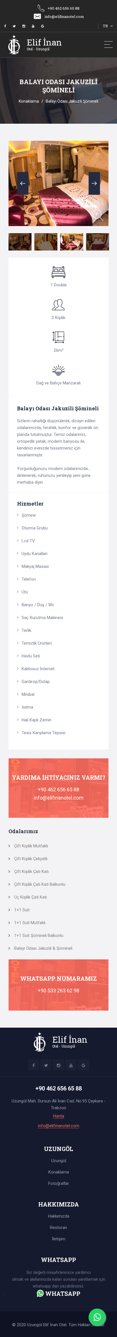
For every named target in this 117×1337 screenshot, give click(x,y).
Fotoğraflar (58, 1183)
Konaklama (29, 101)
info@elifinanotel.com (64, 16)
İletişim (58, 1238)
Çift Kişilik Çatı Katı (31, 871)
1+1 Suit (22, 909)
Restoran (58, 1227)
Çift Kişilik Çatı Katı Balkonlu (39, 884)
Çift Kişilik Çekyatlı (30, 858)
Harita (58, 1116)
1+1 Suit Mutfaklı (29, 922)
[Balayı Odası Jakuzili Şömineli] (97, 215)
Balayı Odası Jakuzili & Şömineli (43, 948)
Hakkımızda (58, 1216)
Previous (22, 183)
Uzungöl (58, 1160)
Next (94, 183)
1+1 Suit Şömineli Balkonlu (38, 935)
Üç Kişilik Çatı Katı (30, 897)
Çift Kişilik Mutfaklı (31, 845)
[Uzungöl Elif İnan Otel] (5, 26)
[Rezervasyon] (40, 1293)
